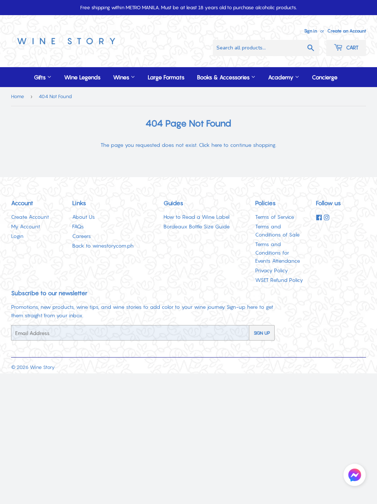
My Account (25, 226)
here (216, 145)
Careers (81, 236)
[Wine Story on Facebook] (319, 217)
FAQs (78, 226)
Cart (352, 47)
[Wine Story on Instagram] (327, 217)
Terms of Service (274, 217)
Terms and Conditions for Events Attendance (277, 252)
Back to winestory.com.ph (103, 245)
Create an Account (346, 31)
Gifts (40, 77)
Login (17, 236)
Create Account (30, 217)
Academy (281, 77)
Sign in (310, 31)
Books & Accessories (224, 77)
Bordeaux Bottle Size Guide (196, 226)
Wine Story (42, 367)
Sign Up (262, 333)
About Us (83, 217)
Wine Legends (82, 77)
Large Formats (166, 77)
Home (17, 96)
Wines (122, 77)
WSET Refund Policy (279, 280)
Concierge (325, 77)
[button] (354, 476)
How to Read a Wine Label (196, 217)
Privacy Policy (271, 270)
